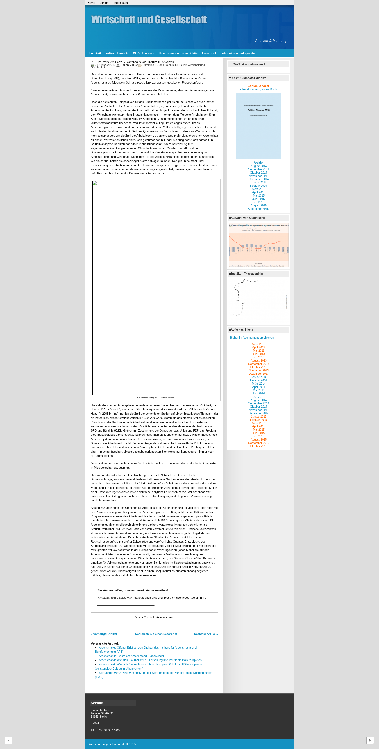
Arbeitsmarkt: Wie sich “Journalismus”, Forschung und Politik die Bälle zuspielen (150, 660)
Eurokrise (148, 65)
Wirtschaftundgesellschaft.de (107, 744)
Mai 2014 (259, 390)
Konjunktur (171, 65)
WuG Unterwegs (144, 53)
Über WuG (94, 53)
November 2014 (259, 410)
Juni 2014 (258, 393)
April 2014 (258, 387)
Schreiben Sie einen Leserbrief (156, 634)
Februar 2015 (258, 185)
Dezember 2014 (259, 179)
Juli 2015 (258, 202)
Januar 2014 (258, 377)
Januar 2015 (258, 182)
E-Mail (95, 723)
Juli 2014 (258, 396)
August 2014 (259, 166)
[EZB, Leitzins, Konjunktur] (259, 245)
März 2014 (258, 383)
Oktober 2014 (258, 172)
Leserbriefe (209, 53)
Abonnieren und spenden (239, 53)
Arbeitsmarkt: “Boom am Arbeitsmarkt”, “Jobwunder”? (132, 656)
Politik (183, 65)
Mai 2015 (259, 195)
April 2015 (258, 192)
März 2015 (258, 189)
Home (91, 2)
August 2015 (259, 205)
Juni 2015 (258, 199)
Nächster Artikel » (206, 634)
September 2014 (258, 169)
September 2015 (259, 208)
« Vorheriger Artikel (104, 634)
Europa (159, 65)
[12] (259, 301)
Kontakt (104, 2)
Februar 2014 (258, 380)
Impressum (121, 2)
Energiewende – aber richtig (178, 53)
